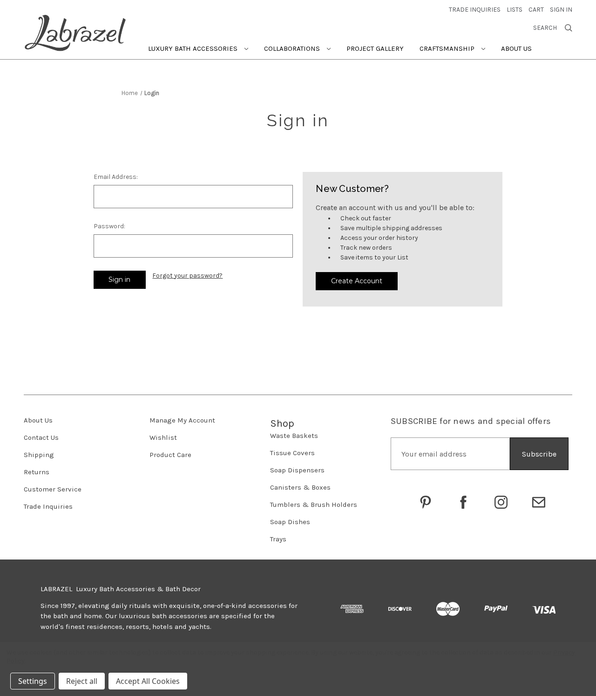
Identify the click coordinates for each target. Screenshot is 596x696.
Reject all (81, 681)
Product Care (170, 454)
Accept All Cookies (148, 681)
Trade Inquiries (48, 506)
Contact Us (41, 437)
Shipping (39, 454)
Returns (36, 472)
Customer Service (52, 489)
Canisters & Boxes (300, 487)
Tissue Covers (292, 453)
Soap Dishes (290, 522)
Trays (278, 539)
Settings (32, 681)
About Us (516, 48)
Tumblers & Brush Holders (313, 504)
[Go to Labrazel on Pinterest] (425, 502)
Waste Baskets (294, 435)
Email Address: (116, 177)
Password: (109, 226)
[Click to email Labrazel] (538, 502)
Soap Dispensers (297, 470)
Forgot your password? (187, 276)
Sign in (561, 10)
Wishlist (163, 437)
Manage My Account (182, 420)
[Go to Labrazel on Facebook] (463, 502)
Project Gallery (375, 48)
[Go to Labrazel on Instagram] (501, 502)
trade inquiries (475, 10)
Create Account (356, 281)
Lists (514, 10)
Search (545, 28)
